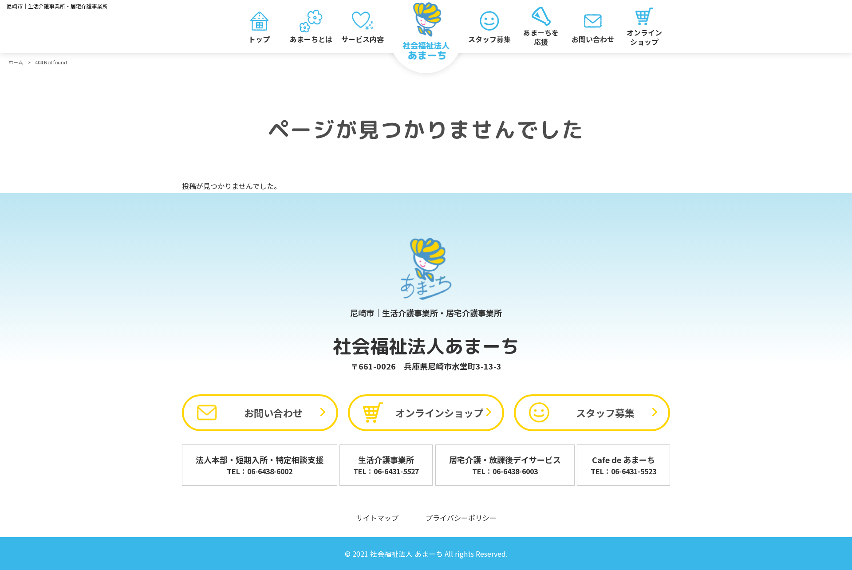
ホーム (15, 62)
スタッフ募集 (605, 412)
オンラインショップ (439, 412)
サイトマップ (377, 517)
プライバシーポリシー (461, 517)
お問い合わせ (273, 412)
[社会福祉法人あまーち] (426, 31)
